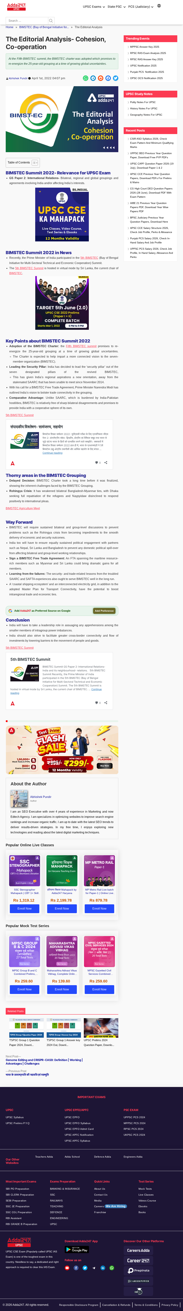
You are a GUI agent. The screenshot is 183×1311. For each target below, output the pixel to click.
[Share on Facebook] (108, 78)
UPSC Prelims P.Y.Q (18, 1123)
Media (98, 1200)
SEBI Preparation (16, 1200)
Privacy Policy (170, 1304)
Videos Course (147, 1200)
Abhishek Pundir (18, 78)
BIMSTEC (15, 273)
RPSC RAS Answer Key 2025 (146, 59)
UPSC (53, 1224)
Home (9, 27)
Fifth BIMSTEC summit (81, 346)
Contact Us (100, 1194)
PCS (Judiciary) (139, 6)
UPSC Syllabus (15, 1117)
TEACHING (56, 1206)
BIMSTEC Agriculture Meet (23, 508)
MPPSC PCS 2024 (135, 1123)
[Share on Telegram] (93, 78)
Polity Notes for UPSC (143, 102)
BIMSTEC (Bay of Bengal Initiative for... (44, 27)
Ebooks (143, 1206)
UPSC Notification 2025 (143, 65)
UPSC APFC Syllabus (77, 1140)
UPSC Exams (92, 6)
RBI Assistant (13, 1218)
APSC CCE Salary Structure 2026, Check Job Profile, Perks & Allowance (151, 230)
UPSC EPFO (72, 1117)
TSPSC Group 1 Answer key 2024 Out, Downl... (63, 1042)
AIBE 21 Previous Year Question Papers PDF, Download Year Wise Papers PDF (149, 207)
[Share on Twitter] (115, 78)
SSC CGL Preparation (19, 1212)
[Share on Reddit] (100, 78)
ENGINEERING (59, 1218)
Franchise (100, 1212)
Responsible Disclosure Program (78, 1304)
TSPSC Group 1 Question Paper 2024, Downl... (24, 1042)
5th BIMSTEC (89, 257)
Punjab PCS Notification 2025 (147, 71)
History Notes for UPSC (143, 108)
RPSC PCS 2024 (134, 1128)
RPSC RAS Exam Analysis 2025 (148, 53)
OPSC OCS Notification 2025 (146, 78)
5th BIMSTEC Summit (29, 268)
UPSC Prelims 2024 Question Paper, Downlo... (99, 1042)
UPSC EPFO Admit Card (79, 1128)
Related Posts (16, 1011)
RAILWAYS (56, 1200)
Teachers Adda (44, 1156)
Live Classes (146, 1194)
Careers (110, 1206)
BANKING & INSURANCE (65, 1188)
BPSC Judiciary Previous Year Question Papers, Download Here (149, 219)
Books (142, 1212)
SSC (52, 1194)
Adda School (72, 1156)
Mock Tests (145, 1188)
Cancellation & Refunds (116, 1304)
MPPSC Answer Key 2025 (144, 46)
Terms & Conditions (146, 1304)
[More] (159, 6)
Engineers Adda (133, 1156)
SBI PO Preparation (17, 1188)
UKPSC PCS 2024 (134, 1134)
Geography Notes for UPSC (146, 114)
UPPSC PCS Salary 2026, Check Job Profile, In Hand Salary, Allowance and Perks (151, 252)
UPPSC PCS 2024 (134, 1117)
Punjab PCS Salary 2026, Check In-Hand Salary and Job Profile (150, 240)
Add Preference (104, 610)
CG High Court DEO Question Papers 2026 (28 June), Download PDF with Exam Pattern (151, 192)
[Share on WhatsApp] (85, 78)
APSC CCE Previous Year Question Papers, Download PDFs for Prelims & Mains (151, 178)
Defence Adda (102, 1156)
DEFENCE (56, 1212)
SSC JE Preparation (18, 1206)
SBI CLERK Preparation (20, 1194)
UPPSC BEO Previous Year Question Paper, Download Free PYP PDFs (151, 155)
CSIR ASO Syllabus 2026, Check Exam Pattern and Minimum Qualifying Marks (152, 142)
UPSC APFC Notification (79, 1134)
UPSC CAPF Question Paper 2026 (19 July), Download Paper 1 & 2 (152, 165)
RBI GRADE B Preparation (21, 1224)
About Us (99, 1188)
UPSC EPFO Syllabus (78, 1123)
